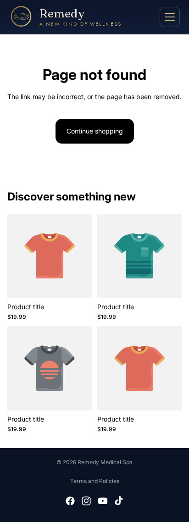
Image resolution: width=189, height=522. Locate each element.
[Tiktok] (118, 500)
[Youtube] (102, 500)
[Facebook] (70, 500)
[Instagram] (86, 500)
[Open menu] (170, 17)
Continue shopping (95, 131)
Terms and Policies (94, 481)
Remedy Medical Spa (105, 462)
